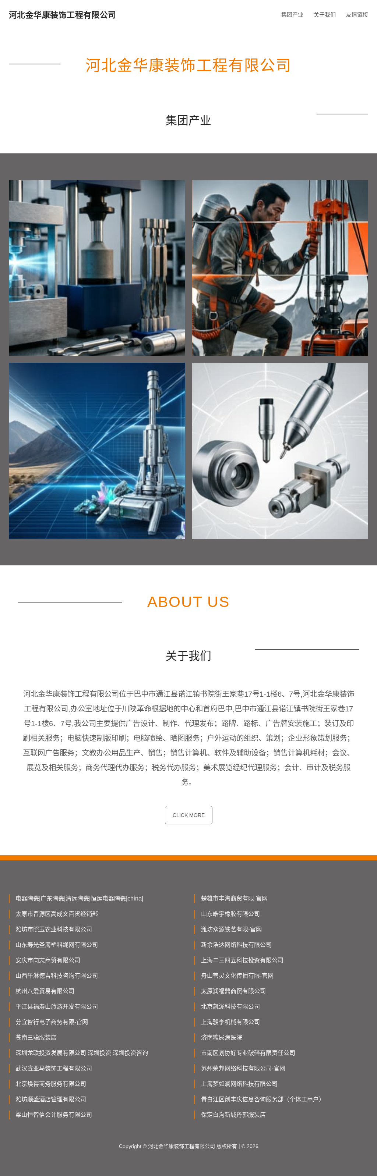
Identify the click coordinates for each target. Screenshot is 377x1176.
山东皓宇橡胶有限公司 (230, 914)
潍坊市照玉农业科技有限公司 (53, 929)
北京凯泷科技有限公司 (230, 1006)
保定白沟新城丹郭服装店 (233, 1115)
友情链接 (357, 14)
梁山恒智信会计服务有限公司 (53, 1115)
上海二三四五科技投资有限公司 (242, 960)
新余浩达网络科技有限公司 (236, 945)
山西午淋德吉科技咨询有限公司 (56, 976)
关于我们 (325, 14)
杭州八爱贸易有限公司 (44, 991)
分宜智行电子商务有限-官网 (51, 1022)
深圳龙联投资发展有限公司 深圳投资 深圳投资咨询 (81, 1053)
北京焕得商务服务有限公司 (50, 1084)
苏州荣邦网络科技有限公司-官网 (243, 1068)
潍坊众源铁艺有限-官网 (231, 929)
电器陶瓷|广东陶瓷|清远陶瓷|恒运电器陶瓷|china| (79, 898)
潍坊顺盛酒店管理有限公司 (50, 1099)
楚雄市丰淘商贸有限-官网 (234, 898)
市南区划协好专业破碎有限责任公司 (248, 1053)
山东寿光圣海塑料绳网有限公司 (56, 945)
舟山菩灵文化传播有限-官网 (237, 976)
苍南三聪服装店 (36, 1037)
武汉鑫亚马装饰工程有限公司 (53, 1068)
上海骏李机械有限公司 (230, 1022)
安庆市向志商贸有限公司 (47, 960)
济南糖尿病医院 (221, 1037)
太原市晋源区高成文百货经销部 (56, 914)
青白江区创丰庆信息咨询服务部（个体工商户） (263, 1099)
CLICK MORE (189, 815)
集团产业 (292, 14)
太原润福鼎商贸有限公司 (233, 991)
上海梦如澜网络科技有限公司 (239, 1084)
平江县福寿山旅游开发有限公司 (56, 1006)
